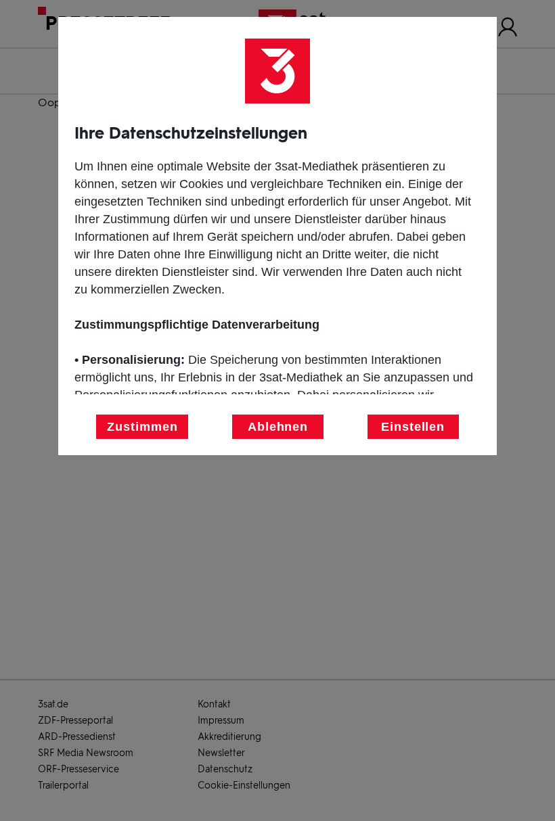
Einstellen (413, 426)
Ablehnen (278, 426)
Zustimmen (142, 426)
